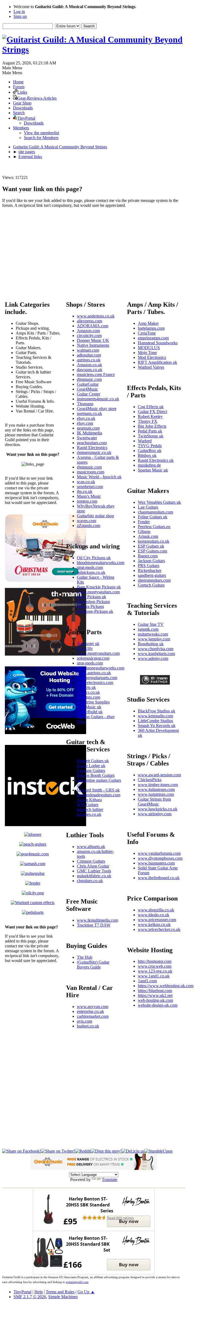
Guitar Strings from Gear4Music (154, 801)
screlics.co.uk (88, 692)
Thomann (85, 403)
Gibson (144, 531)
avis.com (84, 1021)
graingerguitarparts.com (97, 677)
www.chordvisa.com (155, 648)
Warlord (145, 441)
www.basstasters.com (156, 863)
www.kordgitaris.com (156, 653)
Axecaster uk (88, 643)
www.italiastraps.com (156, 789)
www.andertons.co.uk (96, 316)
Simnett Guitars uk (93, 760)
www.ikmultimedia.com (97, 920)
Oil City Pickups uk (94, 557)
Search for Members (41, 137)
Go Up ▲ (86, 1292)
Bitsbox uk (147, 455)
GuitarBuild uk (90, 711)
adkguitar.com (89, 355)
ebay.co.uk (86, 418)
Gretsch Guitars (151, 585)
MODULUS (149, 347)
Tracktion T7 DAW (93, 925)
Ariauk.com (148, 536)
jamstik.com (148, 629)
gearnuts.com (88, 428)
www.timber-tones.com (158, 784)
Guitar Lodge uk (91, 765)
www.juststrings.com (156, 794)
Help (38, 1292)
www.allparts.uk (91, 846)
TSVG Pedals (150, 445)
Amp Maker (148, 323)
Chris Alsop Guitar (93, 866)
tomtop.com (87, 501)
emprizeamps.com (153, 338)
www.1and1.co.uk (154, 976)
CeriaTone (147, 333)
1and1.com (147, 981)
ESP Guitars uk (151, 546)
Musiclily (85, 648)
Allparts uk (86, 687)
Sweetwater (87, 438)
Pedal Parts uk (150, 431)
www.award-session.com (159, 775)
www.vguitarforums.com (159, 853)
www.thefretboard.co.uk (159, 877)
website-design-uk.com (157, 1005)
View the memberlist (41, 132)
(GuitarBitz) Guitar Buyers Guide (93, 964)
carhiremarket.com (93, 1016)
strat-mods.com (90, 567)
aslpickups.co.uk (91, 572)
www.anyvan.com (92, 1006)
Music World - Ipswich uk (99, 477)
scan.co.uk (86, 481)
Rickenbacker (149, 570)
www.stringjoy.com (154, 814)
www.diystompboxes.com (160, 858)
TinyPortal (22, 1292)
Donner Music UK (93, 340)
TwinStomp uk (150, 436)
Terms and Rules (60, 1292)
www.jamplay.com (154, 639)
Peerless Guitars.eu (154, 526)
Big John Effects (152, 426)
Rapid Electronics (92, 447)
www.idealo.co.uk (153, 914)
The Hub (84, 957)
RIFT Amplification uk (157, 362)
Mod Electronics (152, 357)
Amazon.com (88, 330)
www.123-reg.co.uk (155, 971)
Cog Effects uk (151, 406)
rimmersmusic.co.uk (94, 452)
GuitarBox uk (149, 450)
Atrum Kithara (89, 799)
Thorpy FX (147, 421)
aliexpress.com (89, 321)
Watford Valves (151, 367)
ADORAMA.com (92, 325)
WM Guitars (87, 804)
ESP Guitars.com (152, 551)
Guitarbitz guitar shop (95, 515)
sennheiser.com (90, 486)
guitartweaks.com (153, 634)
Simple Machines (63, 1296)
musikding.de (149, 465)
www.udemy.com (153, 658)
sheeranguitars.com (154, 580)
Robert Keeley (150, 416)
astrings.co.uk (88, 360)
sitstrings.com (88, 697)
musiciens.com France (96, 374)
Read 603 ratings (120, 1217)
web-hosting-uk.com (155, 1000)
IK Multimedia (89, 433)
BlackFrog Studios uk (156, 711)
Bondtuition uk (151, 644)
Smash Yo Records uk (157, 725)
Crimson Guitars (91, 770)
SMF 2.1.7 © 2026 (30, 1296)
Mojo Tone (147, 352)
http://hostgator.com (154, 961)
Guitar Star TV (151, 624)
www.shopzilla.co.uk (156, 910)
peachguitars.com (92, 442)
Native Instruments (93, 345)
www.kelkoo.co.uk (154, 924)
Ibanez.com (148, 556)
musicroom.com (90, 472)
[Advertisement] (94, 250)
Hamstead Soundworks (158, 343)
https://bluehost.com (155, 990)
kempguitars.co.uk (153, 541)
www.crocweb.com (154, 966)
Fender (144, 521)
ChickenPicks (149, 779)
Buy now (129, 1221)
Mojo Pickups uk (91, 596)
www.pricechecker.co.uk (159, 929)
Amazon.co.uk (89, 364)
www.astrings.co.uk (94, 672)
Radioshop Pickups (93, 601)
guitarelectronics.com (95, 682)
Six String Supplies (93, 702)
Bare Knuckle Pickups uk (99, 587)
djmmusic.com (89, 379)
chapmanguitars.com (155, 512)
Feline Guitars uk (152, 517)
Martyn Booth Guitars (96, 775)
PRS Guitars (148, 565)
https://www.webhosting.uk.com (165, 985)
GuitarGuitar (88, 384)
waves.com (86, 520)
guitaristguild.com (77, 1282)
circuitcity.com (89, 335)
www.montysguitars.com (98, 592)
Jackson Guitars (151, 560)
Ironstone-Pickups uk (95, 611)
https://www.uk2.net (155, 995)
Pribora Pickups (90, 606)
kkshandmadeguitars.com (98, 795)
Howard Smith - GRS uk (98, 790)
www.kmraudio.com (155, 716)
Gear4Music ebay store (96, 408)
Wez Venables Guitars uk (159, 502)
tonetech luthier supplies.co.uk (90, 812)
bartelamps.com (151, 328)
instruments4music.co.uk (98, 399)
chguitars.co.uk (90, 880)
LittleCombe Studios (155, 720)
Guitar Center (88, 394)
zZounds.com (88, 525)
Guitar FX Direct (152, 411)
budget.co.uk (88, 1026)
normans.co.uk (89, 413)
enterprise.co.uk (90, 1011)
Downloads (34, 123)
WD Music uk (89, 707)
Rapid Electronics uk (156, 460)
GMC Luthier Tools (94, 871)
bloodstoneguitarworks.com (100, 562)
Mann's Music (89, 496)
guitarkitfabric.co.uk (94, 875)
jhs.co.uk (84, 491)
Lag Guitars (148, 507)
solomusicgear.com (93, 658)
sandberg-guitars (152, 575)
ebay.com (85, 423)
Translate (109, 1179)
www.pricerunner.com (157, 919)
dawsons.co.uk (89, 369)
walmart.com (88, 350)
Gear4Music (87, 389)
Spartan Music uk (153, 470)
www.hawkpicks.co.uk (157, 809)
